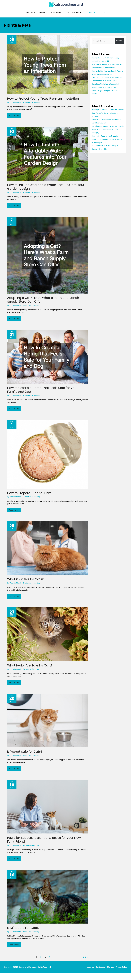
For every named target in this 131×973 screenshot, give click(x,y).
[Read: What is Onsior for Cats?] (47, 548)
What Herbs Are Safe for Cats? (30, 665)
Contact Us (100, 967)
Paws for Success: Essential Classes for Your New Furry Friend (44, 840)
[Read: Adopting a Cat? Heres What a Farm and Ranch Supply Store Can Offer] (47, 255)
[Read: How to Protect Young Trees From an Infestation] (47, 64)
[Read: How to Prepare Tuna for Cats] (47, 454)
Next (85, 957)
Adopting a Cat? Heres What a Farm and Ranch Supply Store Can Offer (43, 300)
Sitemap (110, 967)
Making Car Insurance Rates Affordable (108, 110)
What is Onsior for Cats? (25, 579)
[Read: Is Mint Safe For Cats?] (47, 896)
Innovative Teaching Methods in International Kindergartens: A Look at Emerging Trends (107, 139)
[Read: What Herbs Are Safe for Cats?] (47, 634)
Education (30, 12)
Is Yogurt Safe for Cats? (24, 751)
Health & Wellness (75, 12)
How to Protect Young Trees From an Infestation (43, 98)
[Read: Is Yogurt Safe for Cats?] (47, 720)
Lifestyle (43, 12)
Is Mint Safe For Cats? (23, 928)
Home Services (57, 12)
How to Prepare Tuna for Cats (29, 493)
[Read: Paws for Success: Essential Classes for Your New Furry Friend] (47, 806)
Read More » (14, 116)
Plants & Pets (93, 12)
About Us (90, 967)
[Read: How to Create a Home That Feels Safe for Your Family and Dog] (47, 356)
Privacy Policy (121, 967)
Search (119, 41)
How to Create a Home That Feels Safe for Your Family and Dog (42, 390)
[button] (104, 12)
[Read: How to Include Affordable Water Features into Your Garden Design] (47, 153)
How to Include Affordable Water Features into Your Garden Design (45, 187)
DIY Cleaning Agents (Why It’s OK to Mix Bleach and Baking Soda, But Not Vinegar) (108, 129)
